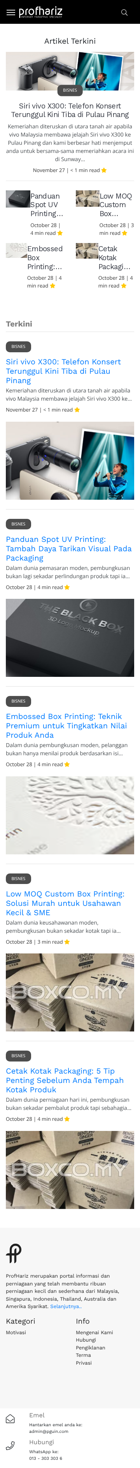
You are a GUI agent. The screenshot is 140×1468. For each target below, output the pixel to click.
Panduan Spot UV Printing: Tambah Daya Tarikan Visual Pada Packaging (68, 548)
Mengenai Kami (94, 1333)
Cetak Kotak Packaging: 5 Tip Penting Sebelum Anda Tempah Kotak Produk (65, 1080)
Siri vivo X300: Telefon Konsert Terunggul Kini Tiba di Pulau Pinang (70, 110)
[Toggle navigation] (8, 11)
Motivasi (16, 1333)
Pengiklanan (90, 1348)
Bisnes (70, 90)
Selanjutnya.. (66, 1307)
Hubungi (86, 1340)
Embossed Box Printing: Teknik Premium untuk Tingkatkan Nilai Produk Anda (66, 726)
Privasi (84, 1363)
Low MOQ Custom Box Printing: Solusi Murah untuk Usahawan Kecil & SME (65, 903)
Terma (83, 1355)
